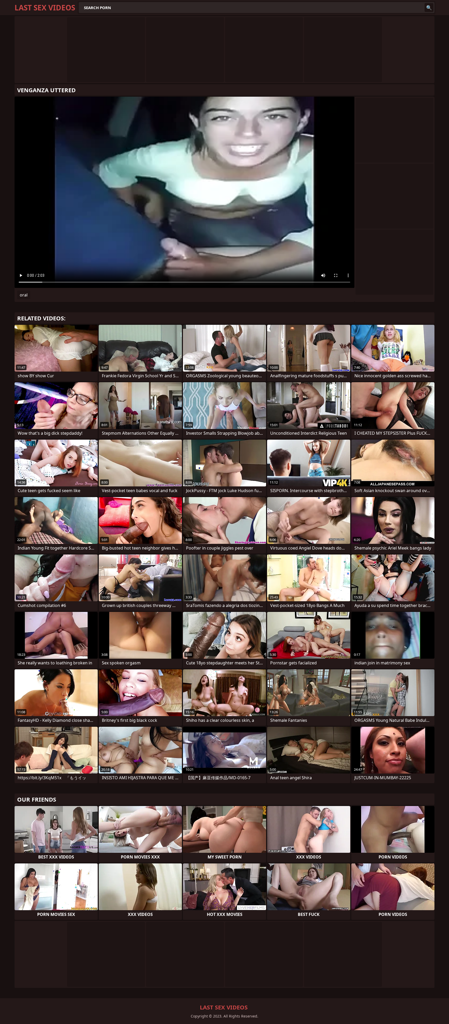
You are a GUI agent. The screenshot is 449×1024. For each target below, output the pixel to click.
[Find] (429, 7)
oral (24, 295)
